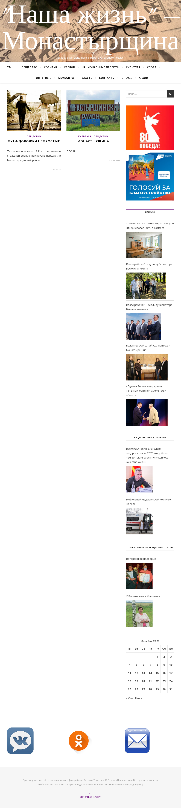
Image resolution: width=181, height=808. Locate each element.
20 (143, 681)
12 (136, 673)
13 (143, 673)
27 (143, 689)
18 (129, 681)
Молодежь (66, 77)
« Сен (129, 698)
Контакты (107, 77)
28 (150, 689)
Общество (29, 67)
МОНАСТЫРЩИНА (93, 141)
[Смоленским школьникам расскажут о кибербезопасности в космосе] (144, 245)
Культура (133, 67)
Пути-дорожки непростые (34, 141)
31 (171, 689)
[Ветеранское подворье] (139, 577)
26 (136, 689)
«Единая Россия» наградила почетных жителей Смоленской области (146, 390)
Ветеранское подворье (141, 558)
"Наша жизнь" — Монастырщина (91, 28)
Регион (69, 67)
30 (164, 689)
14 (150, 673)
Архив (143, 77)
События (51, 67)
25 (129, 689)
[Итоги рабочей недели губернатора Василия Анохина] (146, 286)
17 (171, 673)
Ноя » (138, 698)
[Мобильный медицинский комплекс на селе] (139, 522)
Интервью (44, 77)
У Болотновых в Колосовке (143, 596)
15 (157, 673)
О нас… (126, 77)
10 (171, 664)
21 (150, 681)
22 (157, 681)
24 (171, 681)
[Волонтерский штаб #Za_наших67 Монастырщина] (147, 367)
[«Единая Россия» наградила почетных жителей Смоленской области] (147, 412)
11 (129, 673)
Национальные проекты (100, 67)
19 (136, 681)
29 (157, 689)
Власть (86, 77)
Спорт (151, 67)
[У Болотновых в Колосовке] (139, 614)
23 (164, 681)
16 (164, 673)
